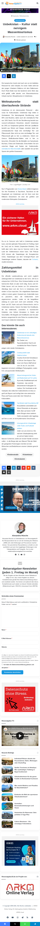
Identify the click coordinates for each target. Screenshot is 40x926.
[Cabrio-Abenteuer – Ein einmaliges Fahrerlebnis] (7, 824)
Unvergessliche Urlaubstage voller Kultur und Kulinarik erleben (26, 425)
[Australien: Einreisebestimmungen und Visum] (7, 806)
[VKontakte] (33, 468)
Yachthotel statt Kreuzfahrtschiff (27, 403)
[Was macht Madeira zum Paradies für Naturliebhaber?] (7, 788)
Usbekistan (27, 454)
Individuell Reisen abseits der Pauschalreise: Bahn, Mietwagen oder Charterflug (25, 761)
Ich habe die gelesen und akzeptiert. (18, 666)
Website (4, 647)
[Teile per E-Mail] (4, 472)
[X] (9, 76)
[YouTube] (21, 554)
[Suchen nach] (37, 4)
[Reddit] (28, 468)
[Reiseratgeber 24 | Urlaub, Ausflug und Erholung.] (13, 3)
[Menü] (3, 4)
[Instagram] (24, 554)
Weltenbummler (24, 16)
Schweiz (35, 259)
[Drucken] (9, 472)
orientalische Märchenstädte (11, 149)
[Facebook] (4, 76)
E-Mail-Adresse (7, 638)
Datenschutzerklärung (26, 579)
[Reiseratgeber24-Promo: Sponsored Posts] (20, 10)
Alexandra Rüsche (10, 36)
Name (4, 630)
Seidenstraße (13, 454)
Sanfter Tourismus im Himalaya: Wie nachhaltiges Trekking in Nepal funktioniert (25, 770)
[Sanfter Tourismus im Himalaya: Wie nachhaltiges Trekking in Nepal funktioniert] (7, 770)
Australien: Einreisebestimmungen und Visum (24, 806)
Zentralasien (20, 459)
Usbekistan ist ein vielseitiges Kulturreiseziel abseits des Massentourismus (27, 335)
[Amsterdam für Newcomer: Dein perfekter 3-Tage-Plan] (7, 815)
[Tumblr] (19, 468)
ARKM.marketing (20, 204)
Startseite (15, 16)
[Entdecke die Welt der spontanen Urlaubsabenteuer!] (7, 797)
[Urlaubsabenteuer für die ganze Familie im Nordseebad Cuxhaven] (7, 779)
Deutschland (22, 189)
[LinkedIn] (14, 76)
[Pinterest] (24, 468)
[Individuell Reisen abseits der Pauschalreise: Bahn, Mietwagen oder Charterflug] (7, 761)
